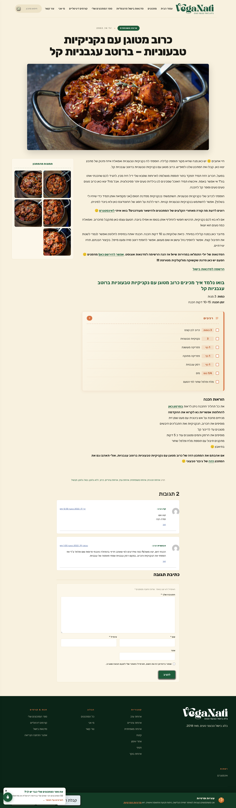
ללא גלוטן (94, 480)
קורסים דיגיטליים (78, 8)
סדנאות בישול (40, 729)
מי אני (61, 8)
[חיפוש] (18, 8)
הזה (211, 461)
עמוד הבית (167, 8)
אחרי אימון (136, 741)
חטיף (139, 747)
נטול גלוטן (83, 480)
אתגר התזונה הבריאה (36, 735)
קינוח (139, 735)
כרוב (102, 480)
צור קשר (49, 8)
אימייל (113, 637)
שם (172, 637)
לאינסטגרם (107, 210)
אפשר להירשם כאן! (111, 254)
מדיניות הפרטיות (132, 802)
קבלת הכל (69, 800)
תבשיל (74, 480)
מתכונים (152, 8)
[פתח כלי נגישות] (7, 797)
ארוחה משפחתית (128, 28)
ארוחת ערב (124, 480)
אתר (173, 650)
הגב (164, 524)
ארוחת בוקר (135, 753)
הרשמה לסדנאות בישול (208, 269)
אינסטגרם (222, 775)
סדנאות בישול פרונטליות (130, 8)
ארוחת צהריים (111, 480)
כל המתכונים (87, 716)
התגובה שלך (168, 594)
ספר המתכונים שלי (102, 8)
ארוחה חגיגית (153, 480)
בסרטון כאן (175, 406)
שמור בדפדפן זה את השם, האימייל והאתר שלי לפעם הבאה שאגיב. (139, 664)
